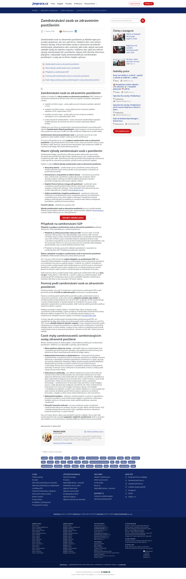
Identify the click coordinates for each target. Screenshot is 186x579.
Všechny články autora (95, 432)
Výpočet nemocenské (71, 491)
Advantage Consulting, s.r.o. (101, 533)
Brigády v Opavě (67, 541)
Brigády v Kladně (67, 534)
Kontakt (35, 480)
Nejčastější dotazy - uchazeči (73, 483)
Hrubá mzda (145, 546)
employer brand (77, 190)
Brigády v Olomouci (68, 539)
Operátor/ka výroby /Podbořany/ (127, 96)
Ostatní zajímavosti (67, 10)
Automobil (128, 542)
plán (112, 462)
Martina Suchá (68, 31)
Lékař (139, 542)
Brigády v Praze (67, 547)
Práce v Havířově (36, 528)
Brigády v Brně (67, 525)
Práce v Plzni (35, 545)
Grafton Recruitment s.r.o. (101, 527)
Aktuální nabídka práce (73, 218)
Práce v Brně (35, 525)
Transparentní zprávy (40, 505)
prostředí (67, 466)
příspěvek (75, 466)
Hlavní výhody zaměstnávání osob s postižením (62, 68)
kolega (127, 458)
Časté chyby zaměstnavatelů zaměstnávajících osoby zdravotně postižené (72, 80)
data (51, 458)
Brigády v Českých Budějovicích (71, 527)
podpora (123, 462)
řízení (82, 466)
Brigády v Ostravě (68, 542)
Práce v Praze (36, 547)
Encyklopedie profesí (70, 494)
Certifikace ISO (37, 488)
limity (43, 462)
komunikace (135, 458)
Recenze (97, 485)
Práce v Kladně (36, 534)
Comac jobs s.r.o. (98, 531)
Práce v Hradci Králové (38, 530)
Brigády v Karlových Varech (70, 533)
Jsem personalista (148, 548)
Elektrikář (144, 540)
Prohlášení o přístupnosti (41, 502)
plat (117, 462)
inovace (82, 458)
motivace (50, 462)
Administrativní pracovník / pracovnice (104, 556)
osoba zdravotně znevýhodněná (99, 462)
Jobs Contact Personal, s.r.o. (101, 538)
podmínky (122, 565)
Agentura (144, 542)
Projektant (138, 540)
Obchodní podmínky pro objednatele (45, 485)
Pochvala (140, 548)
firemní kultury (98, 210)
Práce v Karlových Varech (39, 533)
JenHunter (100, 514)
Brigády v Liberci (67, 536)
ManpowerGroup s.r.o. (100, 525)
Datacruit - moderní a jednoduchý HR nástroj (137, 525)
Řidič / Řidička (97, 545)
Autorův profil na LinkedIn (62, 443)
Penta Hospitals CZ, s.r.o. (101, 530)
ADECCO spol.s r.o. (99, 539)
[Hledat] (142, 20)
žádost (133, 466)
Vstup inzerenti (135, 4)
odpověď (85, 462)
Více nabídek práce (122, 131)
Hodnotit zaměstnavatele (103, 496)
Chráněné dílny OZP (89, 316)
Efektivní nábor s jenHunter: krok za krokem (137, 527)
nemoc (63, 462)
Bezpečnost (134, 542)
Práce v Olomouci (37, 539)
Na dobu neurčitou (130, 540)
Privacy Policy (37, 499)
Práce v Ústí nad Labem (38, 548)
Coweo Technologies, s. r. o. (123, 514)
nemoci (70, 462)
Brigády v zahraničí (68, 551)
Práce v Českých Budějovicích (40, 527)
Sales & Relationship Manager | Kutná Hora (126, 119)
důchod (67, 458)
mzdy (57, 462)
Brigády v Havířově (68, 528)
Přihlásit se (148, 4)
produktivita (58, 466)
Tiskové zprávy (37, 477)
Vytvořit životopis (69, 477)
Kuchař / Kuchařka (99, 543)
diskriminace (58, 458)
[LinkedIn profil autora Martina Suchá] (76, 31)
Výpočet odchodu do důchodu (74, 499)
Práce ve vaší (37, 553)
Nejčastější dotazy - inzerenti (104, 488)
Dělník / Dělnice (98, 547)
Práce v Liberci (36, 536)
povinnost (131, 462)
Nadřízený (128, 548)
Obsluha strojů (98, 550)
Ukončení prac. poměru (135, 546)
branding (44, 458)
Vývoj (149, 540)
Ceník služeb (98, 483)
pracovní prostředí (47, 466)
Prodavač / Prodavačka (100, 548)
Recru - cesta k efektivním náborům (134, 530)
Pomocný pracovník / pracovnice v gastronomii (106, 553)
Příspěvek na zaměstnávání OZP (57, 72)
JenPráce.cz (37, 3)
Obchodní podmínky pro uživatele (44, 483)
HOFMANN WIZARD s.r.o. (101, 528)
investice (103, 458)
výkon (106, 466)
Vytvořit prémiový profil (102, 499)
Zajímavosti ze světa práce (49, 10)
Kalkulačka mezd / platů (71, 485)
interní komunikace (92, 458)
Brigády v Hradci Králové (69, 530)
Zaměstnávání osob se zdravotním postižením (62, 64)
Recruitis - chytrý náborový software (134, 531)
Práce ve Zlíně (36, 550)
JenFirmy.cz (76, 514)
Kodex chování (37, 497)
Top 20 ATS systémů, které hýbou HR (135, 534)
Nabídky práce (36, 524)
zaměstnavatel (124, 466)
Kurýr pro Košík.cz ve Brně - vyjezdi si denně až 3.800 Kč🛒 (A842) (128, 76)
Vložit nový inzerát (101, 480)
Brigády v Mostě (67, 538)
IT (151, 540)
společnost (90, 466)
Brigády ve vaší (69, 553)
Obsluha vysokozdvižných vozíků (103, 551)
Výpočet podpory (69, 497)
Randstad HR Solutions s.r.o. (101, 536)
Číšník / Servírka (98, 557)
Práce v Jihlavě (36, 531)
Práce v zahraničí (36, 551)
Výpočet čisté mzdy (70, 488)
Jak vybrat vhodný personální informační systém (138, 528)
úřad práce (99, 466)
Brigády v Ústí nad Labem (70, 548)
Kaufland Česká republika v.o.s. (102, 534)
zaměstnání (114, 466)
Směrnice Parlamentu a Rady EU (44, 491)
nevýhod (77, 462)
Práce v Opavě (36, 541)
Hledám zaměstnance (102, 477)
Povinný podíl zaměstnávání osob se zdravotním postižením (67, 76)
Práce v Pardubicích (37, 544)
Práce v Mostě (36, 538)
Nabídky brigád (68, 524)
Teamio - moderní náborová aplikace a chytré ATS (138, 533)
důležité (74, 458)
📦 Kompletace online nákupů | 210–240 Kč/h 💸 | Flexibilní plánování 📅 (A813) (126, 86)
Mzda (126, 546)
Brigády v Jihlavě (67, 531)
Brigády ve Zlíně (67, 550)
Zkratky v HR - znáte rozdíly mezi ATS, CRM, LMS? (138, 536)
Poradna (35, 10)
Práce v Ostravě (36, 542)
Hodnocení (134, 548)
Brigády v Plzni (67, 545)
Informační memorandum (41, 494)
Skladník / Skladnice (99, 554)
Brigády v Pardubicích (69, 544)
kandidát (120, 458)
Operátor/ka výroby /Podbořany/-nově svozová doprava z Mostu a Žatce (127, 107)
